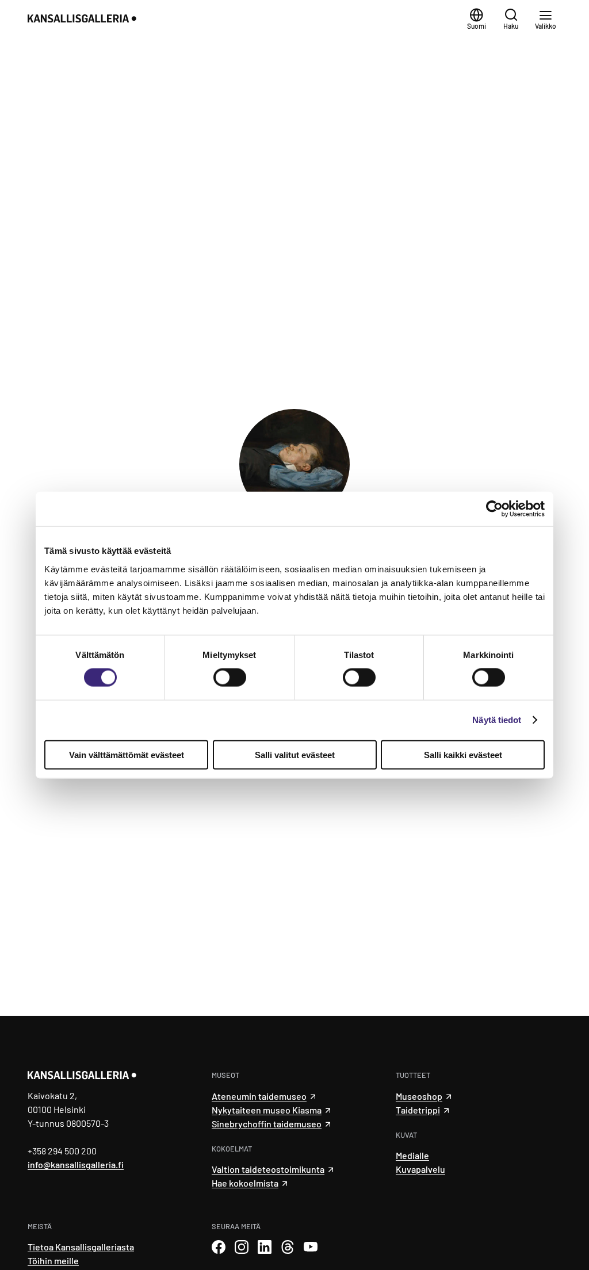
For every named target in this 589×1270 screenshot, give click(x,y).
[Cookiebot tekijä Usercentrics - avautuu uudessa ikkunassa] (494, 509)
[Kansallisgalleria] (102, 18)
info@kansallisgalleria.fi (76, 1164)
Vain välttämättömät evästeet (126, 754)
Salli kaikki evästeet (463, 754)
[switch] (229, 677)
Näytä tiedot (496, 720)
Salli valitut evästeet (295, 754)
